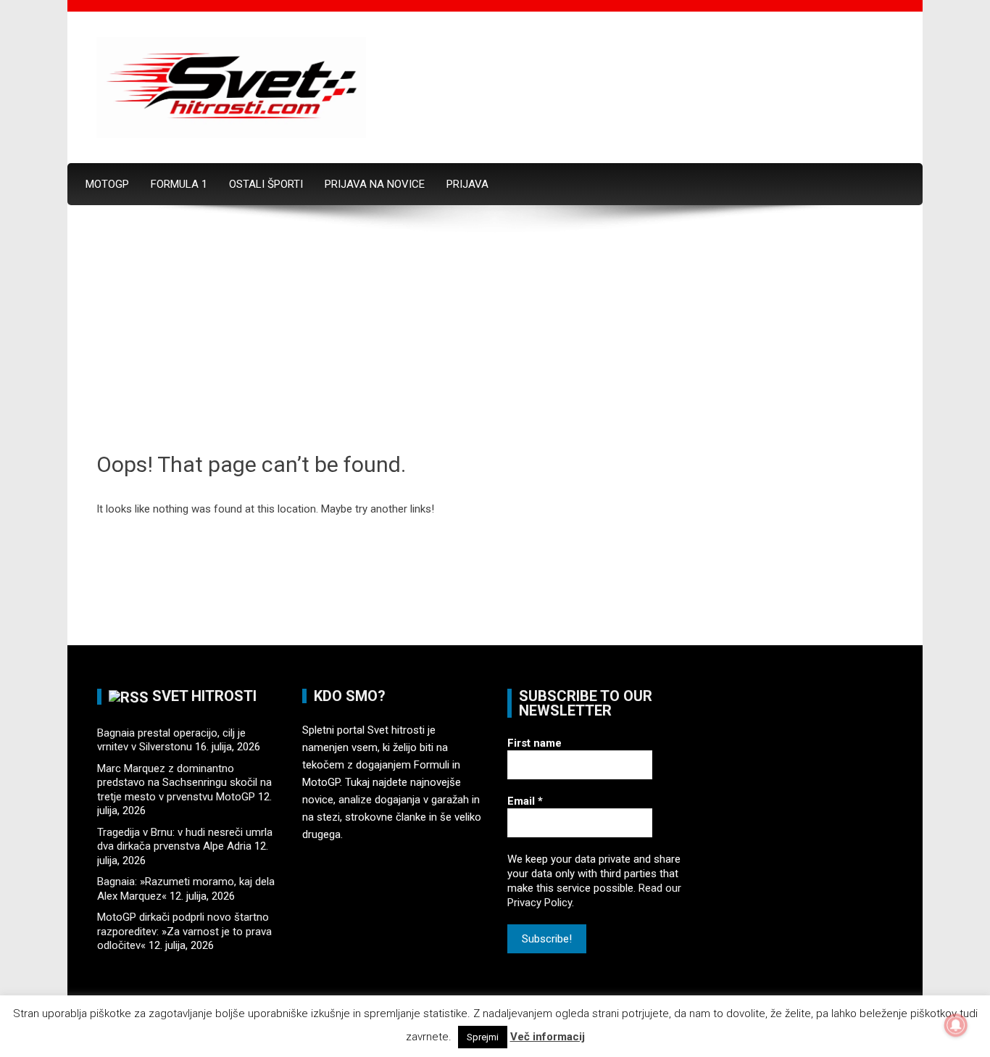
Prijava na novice (375, 184)
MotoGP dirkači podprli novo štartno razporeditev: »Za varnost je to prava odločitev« (184, 931)
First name (534, 743)
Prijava (467, 184)
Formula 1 (179, 184)
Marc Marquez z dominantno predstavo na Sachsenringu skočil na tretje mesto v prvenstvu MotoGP (184, 782)
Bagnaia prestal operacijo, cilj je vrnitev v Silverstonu (171, 740)
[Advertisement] (495, 341)
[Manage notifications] (956, 1025)
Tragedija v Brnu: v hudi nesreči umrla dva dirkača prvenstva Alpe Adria (185, 839)
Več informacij (547, 1036)
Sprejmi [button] (483, 1037)
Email (525, 801)
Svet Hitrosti (204, 696)
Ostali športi (266, 184)
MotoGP (107, 184)
